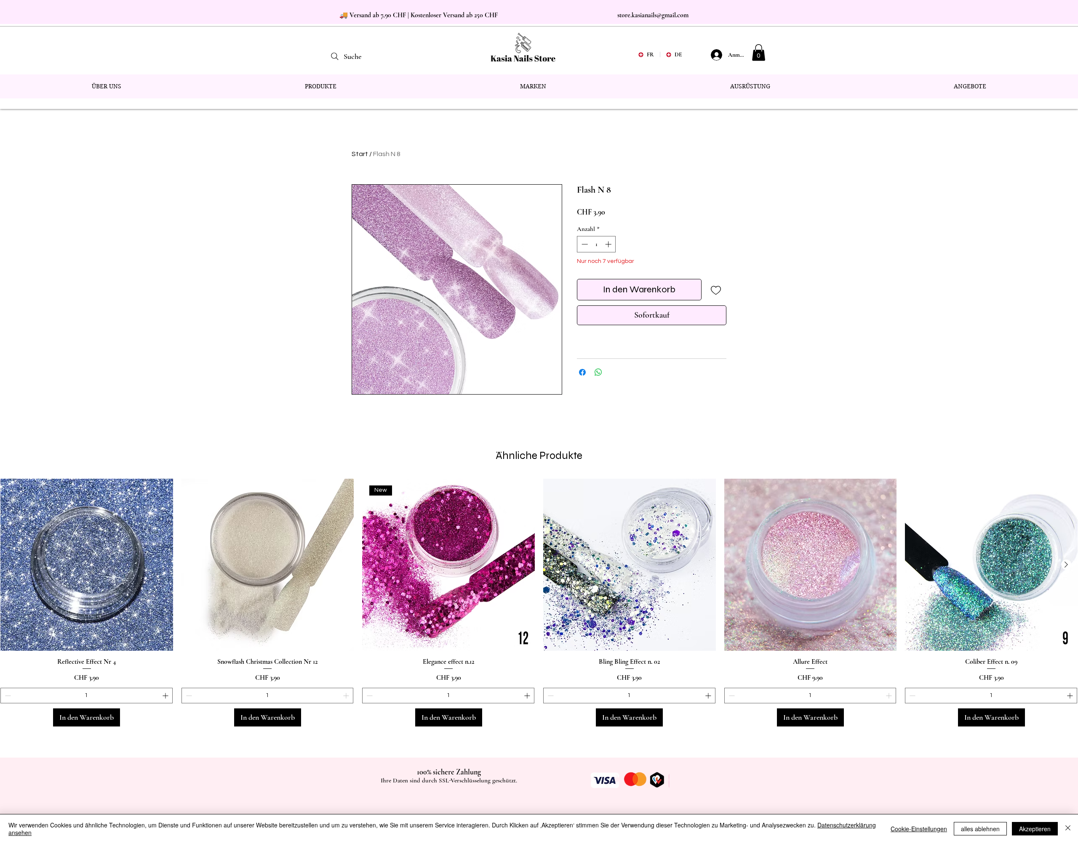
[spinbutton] (596, 244)
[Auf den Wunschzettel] (715, 289)
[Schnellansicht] (86, 565)
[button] (759, 52)
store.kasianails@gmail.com (652, 15)
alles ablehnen (980, 828)
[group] (539, 602)
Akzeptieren (1035, 828)
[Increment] (609, 244)
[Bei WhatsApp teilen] (598, 372)
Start (360, 154)
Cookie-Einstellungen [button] (919, 828)
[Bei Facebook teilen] (582, 372)
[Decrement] (584, 244)
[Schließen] (1068, 828)
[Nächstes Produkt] (1066, 564)
